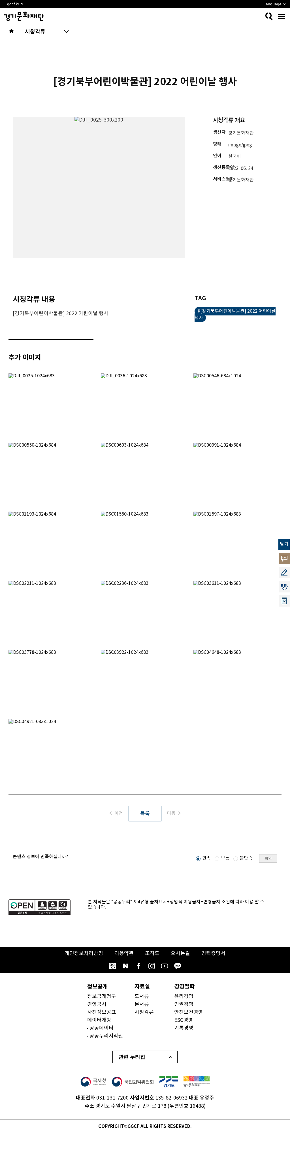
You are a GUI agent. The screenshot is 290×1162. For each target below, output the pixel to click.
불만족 (246, 858)
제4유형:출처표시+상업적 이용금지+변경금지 (176, 902)
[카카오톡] (177, 966)
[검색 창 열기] (269, 16)
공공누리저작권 (106, 1036)
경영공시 (96, 1004)
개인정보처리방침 (84, 954)
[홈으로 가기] (12, 32)
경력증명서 (213, 954)
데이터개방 (99, 1020)
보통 (225, 858)
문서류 (142, 1004)
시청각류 (144, 1012)
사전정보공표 (101, 1012)
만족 (206, 858)
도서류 (142, 996)
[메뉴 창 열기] (281, 16)
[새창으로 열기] (93, 1081)
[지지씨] (112, 966)
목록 (145, 814)
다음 (171, 813)
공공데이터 (101, 1028)
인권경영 (183, 1004)
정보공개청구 (101, 996)
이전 (118, 813)
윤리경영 (183, 996)
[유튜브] (164, 966)
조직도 (152, 954)
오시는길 (180, 954)
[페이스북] (138, 966)
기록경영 (183, 1028)
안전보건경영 (188, 1012)
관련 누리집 (131, 1057)
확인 (268, 858)
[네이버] (125, 966)
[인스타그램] (151, 966)
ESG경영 (183, 1020)
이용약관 (124, 954)
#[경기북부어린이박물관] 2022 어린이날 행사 (235, 314)
